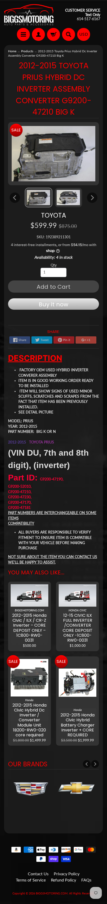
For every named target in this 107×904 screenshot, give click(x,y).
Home (12, 51)
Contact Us (38, 873)
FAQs (86, 879)
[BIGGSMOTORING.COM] (29, 14)
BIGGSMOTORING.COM (52, 893)
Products (27, 51)
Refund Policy (63, 879)
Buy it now (53, 304)
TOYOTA (53, 215)
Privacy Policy (66, 873)
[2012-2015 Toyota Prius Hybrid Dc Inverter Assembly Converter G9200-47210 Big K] (38, 197)
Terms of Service (31, 879)
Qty (54, 265)
